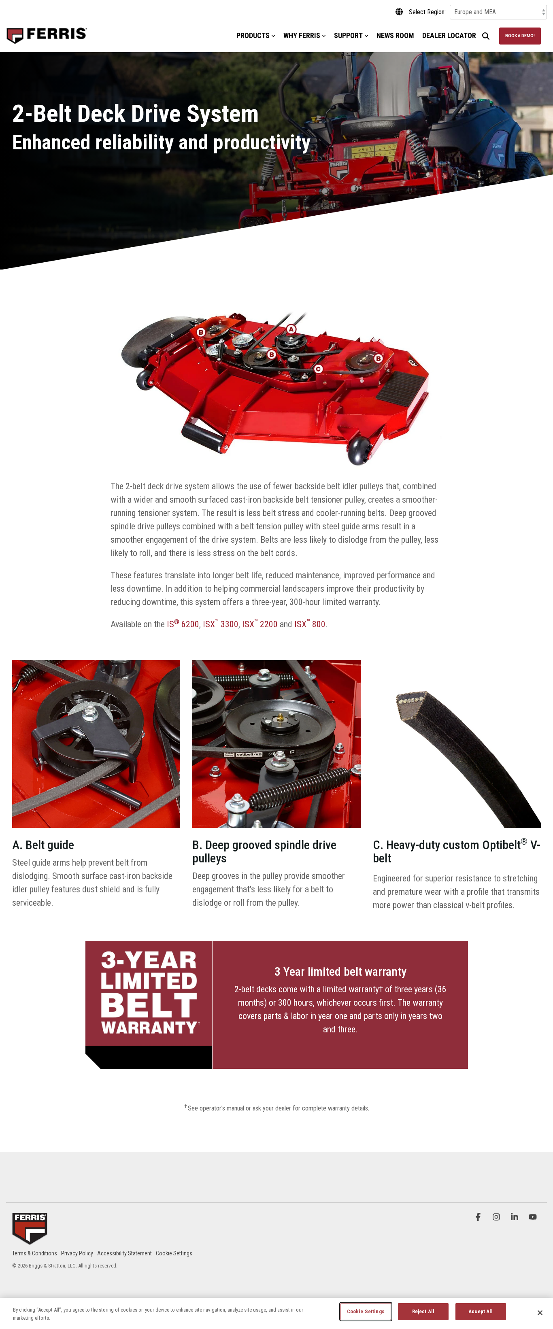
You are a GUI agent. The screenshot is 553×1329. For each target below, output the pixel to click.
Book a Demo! (520, 36)
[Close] (540, 1313)
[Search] (486, 36)
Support (348, 35)
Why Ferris (301, 35)
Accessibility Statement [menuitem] (124, 1253)
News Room (395, 35)
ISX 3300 (220, 624)
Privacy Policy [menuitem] (77, 1253)
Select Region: (427, 12)
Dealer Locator (449, 35)
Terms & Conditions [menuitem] (34, 1253)
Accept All (480, 1311)
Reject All (423, 1311)
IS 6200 (183, 624)
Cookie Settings (366, 1311)
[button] (479, 1217)
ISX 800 (309, 624)
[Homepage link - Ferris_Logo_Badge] (29, 1240)
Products (253, 35)
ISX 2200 (260, 624)
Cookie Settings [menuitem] (174, 1253)
